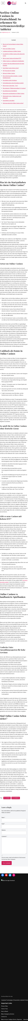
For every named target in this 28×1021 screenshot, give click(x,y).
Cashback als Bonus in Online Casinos (12, 51)
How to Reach (4, 1011)
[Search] (25, 3)
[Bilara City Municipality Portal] (11, 3)
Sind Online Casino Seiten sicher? (11, 68)
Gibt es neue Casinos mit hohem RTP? (12, 58)
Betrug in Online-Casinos (9, 73)
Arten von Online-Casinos (9, 48)
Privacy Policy (4, 1006)
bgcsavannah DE (15, 797)
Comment (4, 836)
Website (4, 830)
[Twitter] (10, 875)
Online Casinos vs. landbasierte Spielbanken (13, 61)
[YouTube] (6, 875)
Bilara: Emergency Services (7, 1014)
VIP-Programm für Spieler (9, 70)
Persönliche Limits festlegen (10, 80)
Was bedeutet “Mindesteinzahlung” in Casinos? (14, 88)
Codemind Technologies (7, 1000)
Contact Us (4, 1016)
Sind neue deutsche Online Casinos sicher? (13, 103)
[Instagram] (13, 875)
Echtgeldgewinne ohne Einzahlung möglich (13, 83)
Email (3, 824)
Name (3, 817)
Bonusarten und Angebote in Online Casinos (13, 93)
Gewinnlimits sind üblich (8, 100)
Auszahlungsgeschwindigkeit (10, 91)
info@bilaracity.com (5, 32)
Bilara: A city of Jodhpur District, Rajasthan (11, 1019)
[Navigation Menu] (3, 3)
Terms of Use (4, 1008)
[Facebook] (2, 875)
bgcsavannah (7, 797)
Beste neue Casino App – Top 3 (10, 85)
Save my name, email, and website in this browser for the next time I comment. (13, 858)
